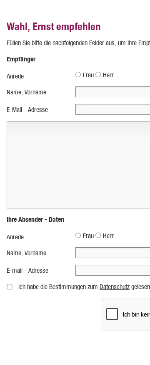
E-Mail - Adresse (27, 110)
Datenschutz (115, 287)
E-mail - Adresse (27, 270)
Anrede (15, 76)
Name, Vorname (26, 92)
